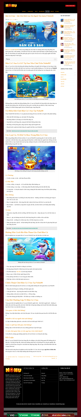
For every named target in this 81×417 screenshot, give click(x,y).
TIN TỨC (47, 11)
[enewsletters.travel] (11, 6)
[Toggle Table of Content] (54, 59)
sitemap (57, 11)
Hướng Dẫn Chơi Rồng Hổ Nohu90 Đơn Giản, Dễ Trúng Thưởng (69, 26)
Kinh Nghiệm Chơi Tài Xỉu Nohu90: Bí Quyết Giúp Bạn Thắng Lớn (69, 57)
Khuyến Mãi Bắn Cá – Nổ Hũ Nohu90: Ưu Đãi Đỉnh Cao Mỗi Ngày (69, 20)
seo (17, 19)
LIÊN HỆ (52, 11)
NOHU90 (23, 11)
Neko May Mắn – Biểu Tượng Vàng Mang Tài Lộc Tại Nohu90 (69, 44)
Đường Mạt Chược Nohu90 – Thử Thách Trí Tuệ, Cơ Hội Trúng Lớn (69, 38)
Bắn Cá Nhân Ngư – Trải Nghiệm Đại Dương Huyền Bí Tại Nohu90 (69, 32)
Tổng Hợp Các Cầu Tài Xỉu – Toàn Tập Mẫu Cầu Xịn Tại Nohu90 (69, 63)
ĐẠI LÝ (36, 11)
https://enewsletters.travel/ (69, 380)
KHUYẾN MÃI (41, 11)
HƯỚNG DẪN (30, 11)
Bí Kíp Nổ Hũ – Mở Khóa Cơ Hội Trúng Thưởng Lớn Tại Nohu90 (69, 51)
